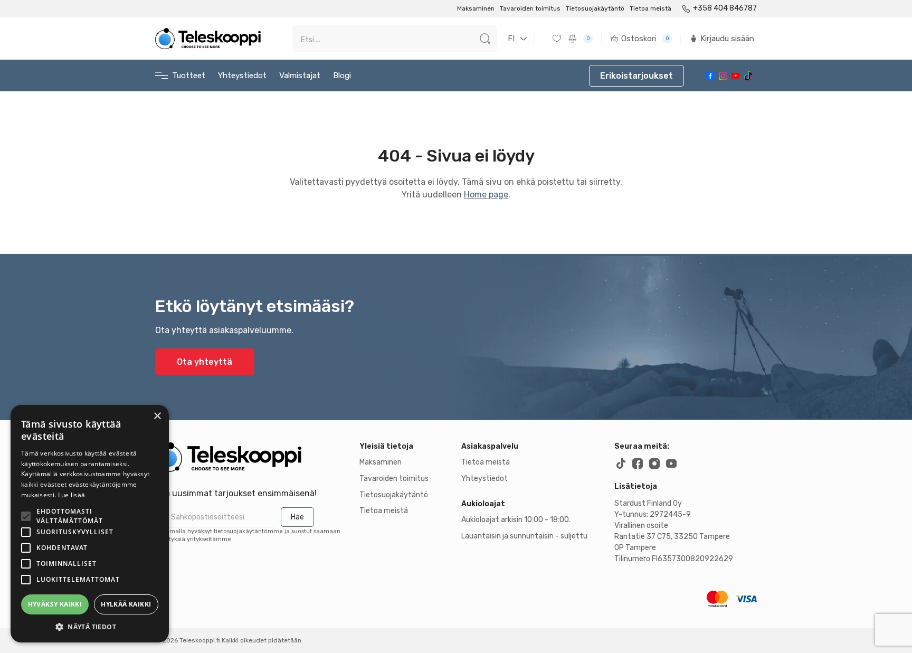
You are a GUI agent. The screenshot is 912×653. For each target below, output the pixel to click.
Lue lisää (72, 494)
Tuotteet (188, 75)
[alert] (90, 523)
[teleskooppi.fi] (252, 457)
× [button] (157, 416)
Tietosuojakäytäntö (595, 8)
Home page (486, 195)
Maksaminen (476, 8)
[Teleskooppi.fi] (208, 38)
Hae (297, 517)
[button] (89, 626)
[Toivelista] (558, 38)
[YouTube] (736, 76)
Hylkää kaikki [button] (126, 604)
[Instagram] (723, 76)
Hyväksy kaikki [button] (55, 604)
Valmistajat (299, 75)
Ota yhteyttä (204, 362)
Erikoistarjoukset (636, 76)
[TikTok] (748, 76)
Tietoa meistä (650, 8)
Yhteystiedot (242, 75)
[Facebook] (710, 76)
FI (511, 38)
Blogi (342, 75)
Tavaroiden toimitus (530, 8)
